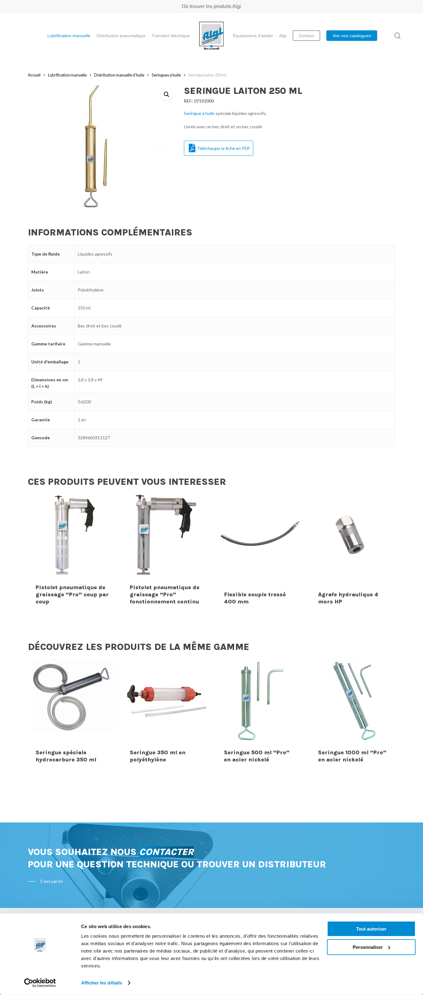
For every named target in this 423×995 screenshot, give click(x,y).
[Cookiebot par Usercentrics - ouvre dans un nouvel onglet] (40, 983)
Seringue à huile (199, 113)
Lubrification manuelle (67, 74)
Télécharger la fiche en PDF (223, 148)
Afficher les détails (101, 982)
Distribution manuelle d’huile (119, 74)
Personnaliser (368, 946)
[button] (166, 94)
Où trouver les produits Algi (211, 6)
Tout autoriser (371, 928)
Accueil (34, 74)
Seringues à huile (166, 74)
